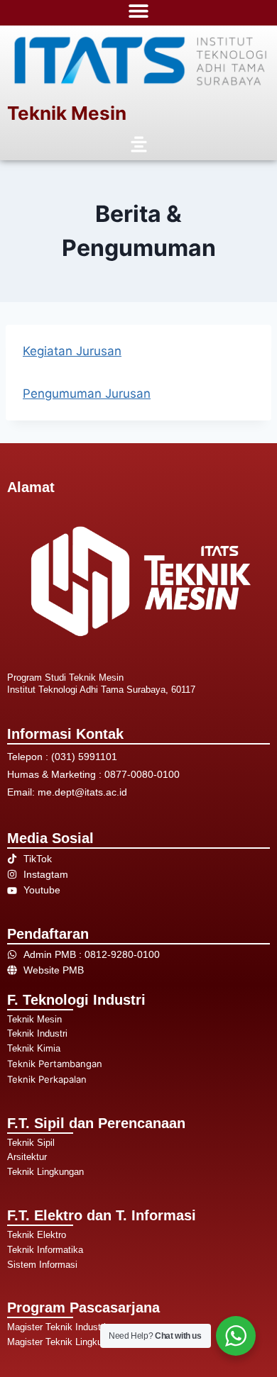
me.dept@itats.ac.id (82, 792)
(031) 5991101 (84, 756)
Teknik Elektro (36, 1235)
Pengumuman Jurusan (87, 393)
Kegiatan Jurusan (72, 351)
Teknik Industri (37, 1033)
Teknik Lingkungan (45, 1171)
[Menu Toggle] (138, 10)
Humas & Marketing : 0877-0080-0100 (93, 774)
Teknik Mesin (66, 113)
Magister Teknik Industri (56, 1327)
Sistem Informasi (42, 1264)
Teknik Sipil (31, 1142)
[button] (138, 145)
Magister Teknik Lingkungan (64, 1342)
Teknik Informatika (45, 1249)
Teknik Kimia (33, 1048)
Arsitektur (27, 1157)
